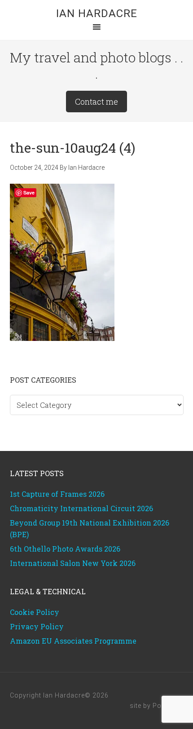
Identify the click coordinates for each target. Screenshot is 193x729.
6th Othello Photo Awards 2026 (65, 548)
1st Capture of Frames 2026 (57, 494)
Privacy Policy (37, 626)
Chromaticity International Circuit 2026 (81, 508)
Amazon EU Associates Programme (73, 640)
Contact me (96, 101)
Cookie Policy (34, 612)
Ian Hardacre (96, 13)
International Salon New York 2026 (73, 563)
